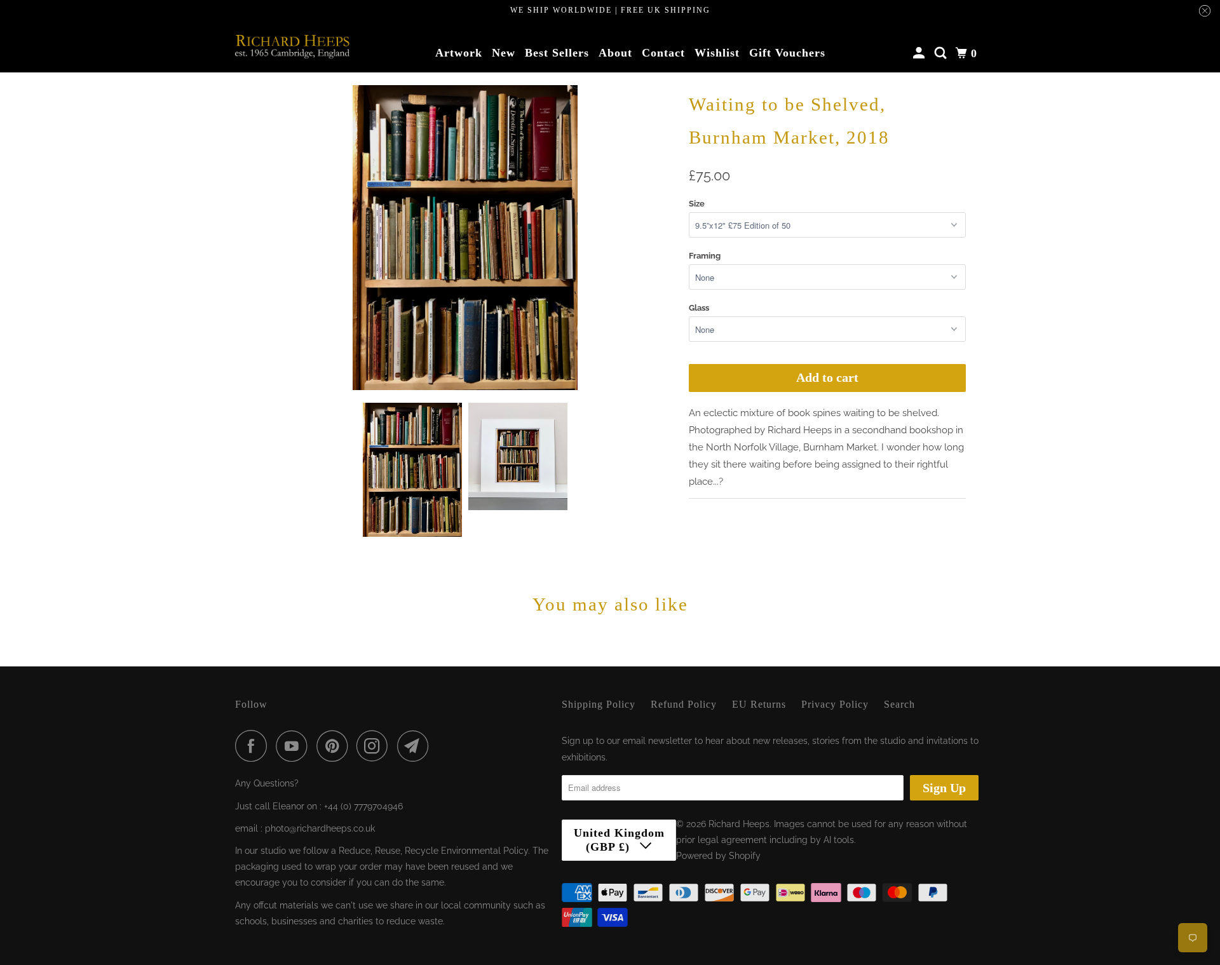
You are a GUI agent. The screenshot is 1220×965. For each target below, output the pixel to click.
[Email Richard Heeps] (416, 746)
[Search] (942, 53)
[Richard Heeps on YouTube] (295, 746)
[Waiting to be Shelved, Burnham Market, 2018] (465, 237)
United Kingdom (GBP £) (619, 840)
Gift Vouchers (787, 52)
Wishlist (717, 52)
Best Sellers (557, 52)
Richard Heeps (738, 824)
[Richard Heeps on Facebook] (254, 746)
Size (697, 203)
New (503, 52)
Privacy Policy (835, 704)
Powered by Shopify (718, 856)
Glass (699, 308)
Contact (663, 52)
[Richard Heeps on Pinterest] (335, 746)
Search (899, 704)
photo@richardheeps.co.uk (320, 828)
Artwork (458, 52)
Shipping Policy (598, 704)
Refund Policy (684, 704)
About (615, 52)
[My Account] (920, 53)
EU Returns (759, 704)
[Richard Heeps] (292, 46)
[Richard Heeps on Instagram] (375, 746)
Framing (705, 255)
